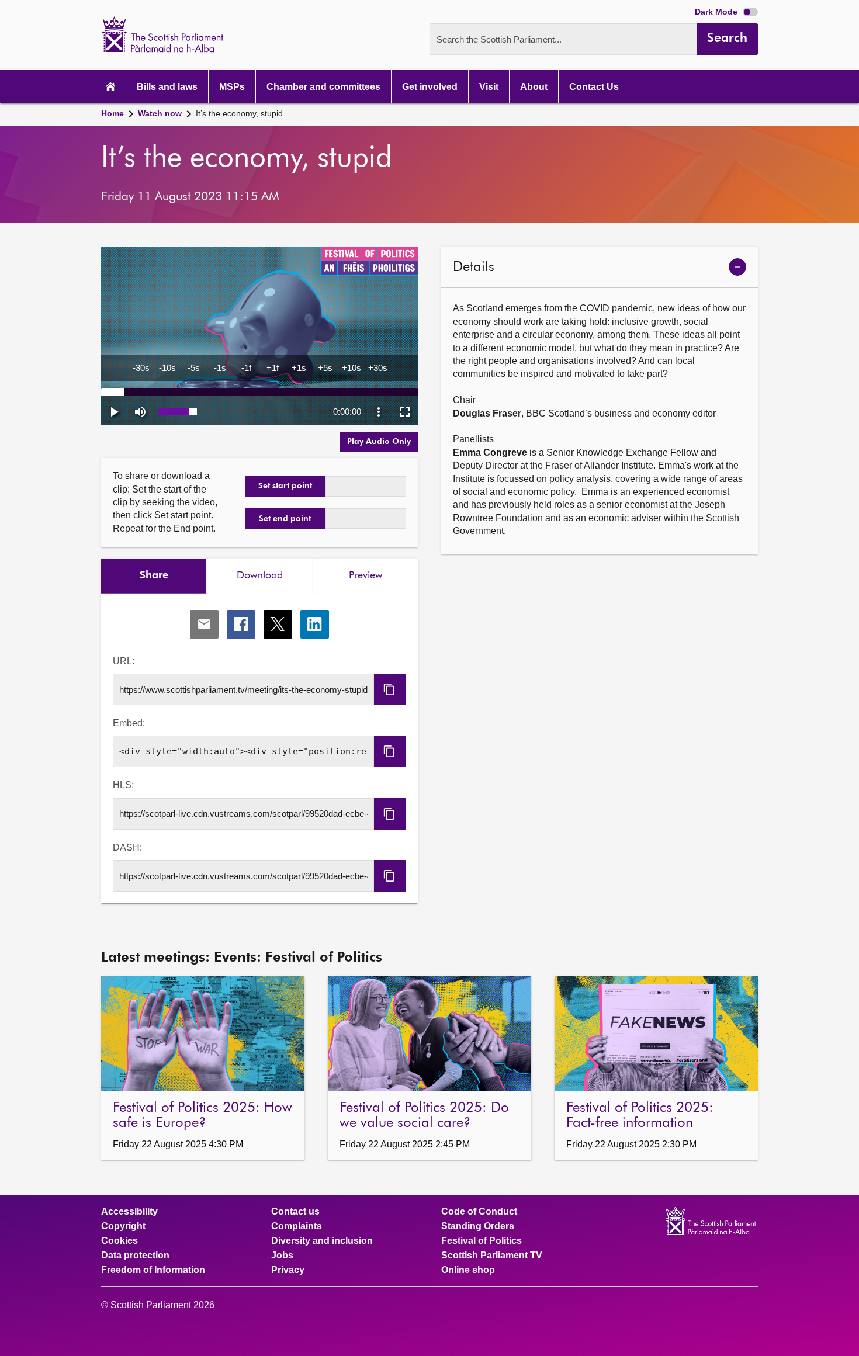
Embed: (129, 723)
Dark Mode (717, 11)
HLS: (123, 785)
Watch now (160, 113)
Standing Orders (477, 1226)
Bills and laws (167, 87)
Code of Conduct (479, 1211)
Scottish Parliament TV (491, 1255)
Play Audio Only (379, 442)
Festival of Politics (481, 1241)
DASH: (127, 847)
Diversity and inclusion (322, 1241)
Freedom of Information (153, 1270)
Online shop (468, 1270)
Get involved (430, 87)
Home (112, 113)
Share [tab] (154, 575)
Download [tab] (260, 575)
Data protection (135, 1255)
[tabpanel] (259, 749)
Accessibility (129, 1211)
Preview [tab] (365, 575)
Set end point (285, 519)
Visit (488, 87)
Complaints (296, 1226)
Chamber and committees (323, 87)
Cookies (119, 1241)
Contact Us (594, 87)
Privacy (287, 1270)
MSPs (232, 87)
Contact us (295, 1211)
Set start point (285, 486)
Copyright (123, 1226)
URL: (123, 661)
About (534, 87)
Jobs (282, 1255)
